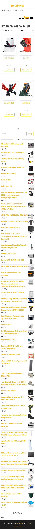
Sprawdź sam (9, 70)
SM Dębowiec (17, 5)
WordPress (20, 523)
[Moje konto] (20, 18)
